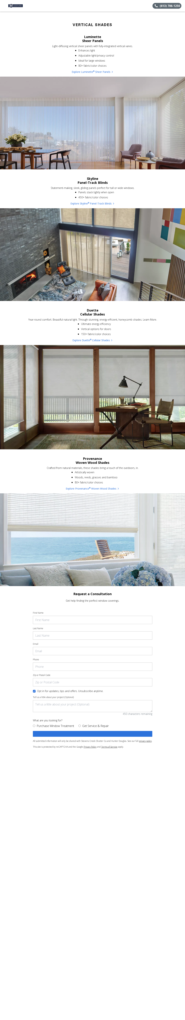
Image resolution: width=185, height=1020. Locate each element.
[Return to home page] (19, 5)
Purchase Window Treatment (55, 726)
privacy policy (145, 741)
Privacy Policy (90, 746)
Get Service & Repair (95, 726)
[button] (4, 6)
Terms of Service (109, 746)
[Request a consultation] (92, 734)
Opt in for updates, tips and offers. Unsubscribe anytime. (70, 691)
